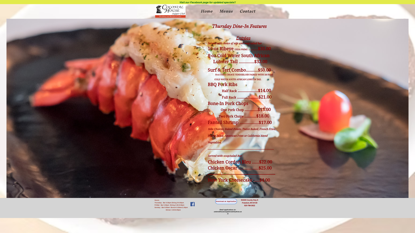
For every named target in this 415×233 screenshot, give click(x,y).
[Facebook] (192, 204)
